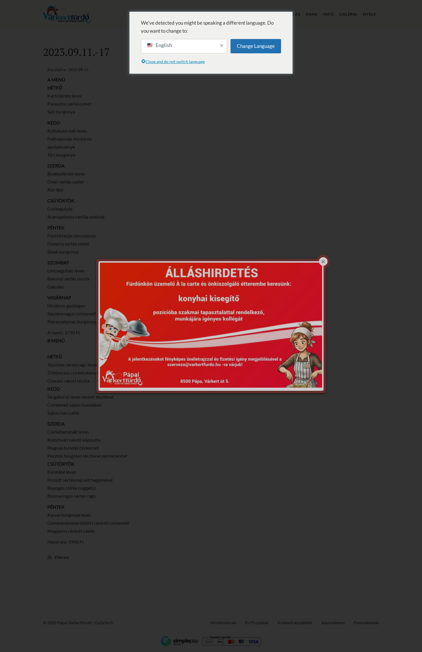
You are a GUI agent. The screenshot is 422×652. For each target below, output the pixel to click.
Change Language (256, 46)
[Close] (323, 261)
